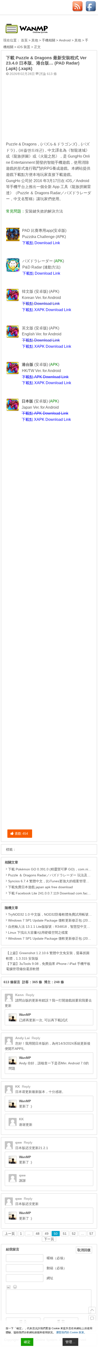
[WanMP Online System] (29, 27)
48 (37, 1233)
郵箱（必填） (57, 1268)
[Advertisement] (49, 107)
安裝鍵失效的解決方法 (44, 211)
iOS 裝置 (23, 47)
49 (47, 1233)
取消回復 (84, 1250)
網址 (50, 1278)
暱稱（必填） (57, 1258)
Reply (30, 995)
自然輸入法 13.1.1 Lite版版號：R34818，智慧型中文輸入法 (52, 926)
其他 (34, 40)
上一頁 (10, 1233)
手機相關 (48, 40)
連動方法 (51, 267)
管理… (70, 1342)
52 (74, 1233)
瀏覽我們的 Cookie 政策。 (71, 1332)
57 (91, 1233)
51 (65, 1233)
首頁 (24, 40)
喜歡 (21, 833)
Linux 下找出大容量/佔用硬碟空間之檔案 (38, 932)
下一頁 (49, 1239)
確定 (27, 1342)
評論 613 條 (48, 74)
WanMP (25, 1015)
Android (65, 40)
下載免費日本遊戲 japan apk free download (40, 887)
